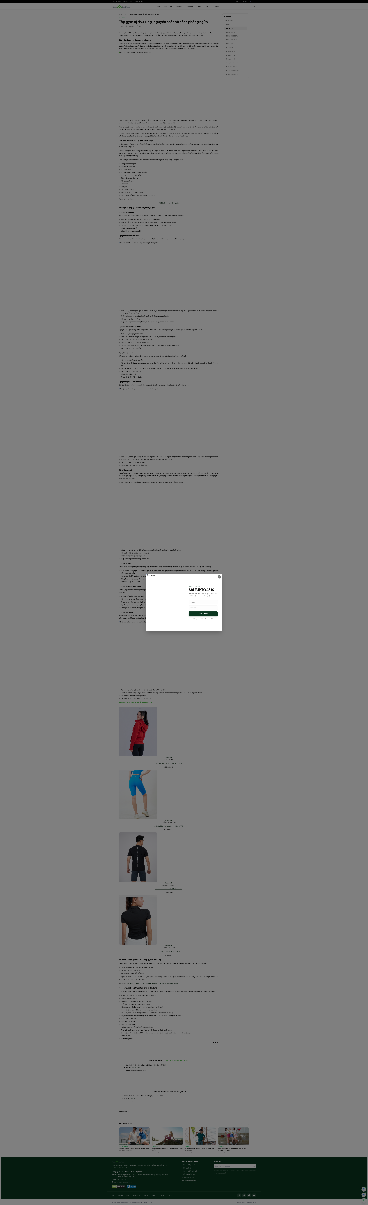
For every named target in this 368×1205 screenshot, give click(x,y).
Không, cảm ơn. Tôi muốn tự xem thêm (203, 619)
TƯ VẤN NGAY (203, 614)
